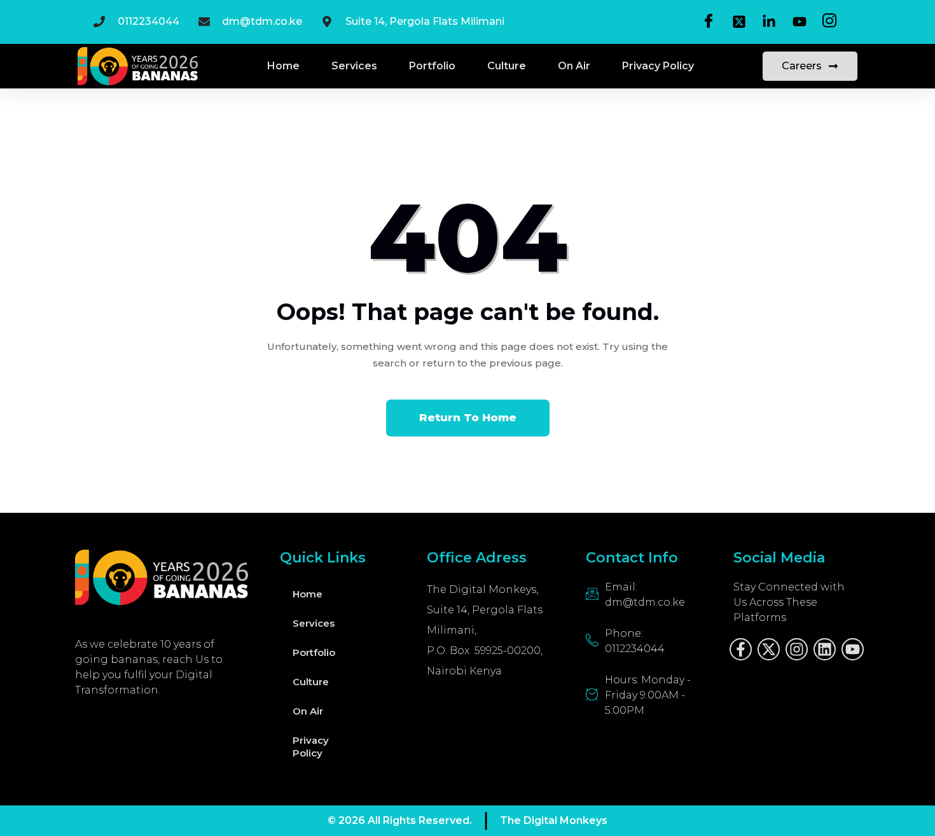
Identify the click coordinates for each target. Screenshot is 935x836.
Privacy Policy (658, 66)
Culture (506, 66)
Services (354, 66)
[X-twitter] (769, 649)
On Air (574, 66)
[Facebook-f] (741, 649)
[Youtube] (853, 649)
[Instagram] (797, 649)
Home (283, 66)
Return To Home (467, 417)
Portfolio (432, 66)
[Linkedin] (825, 649)
